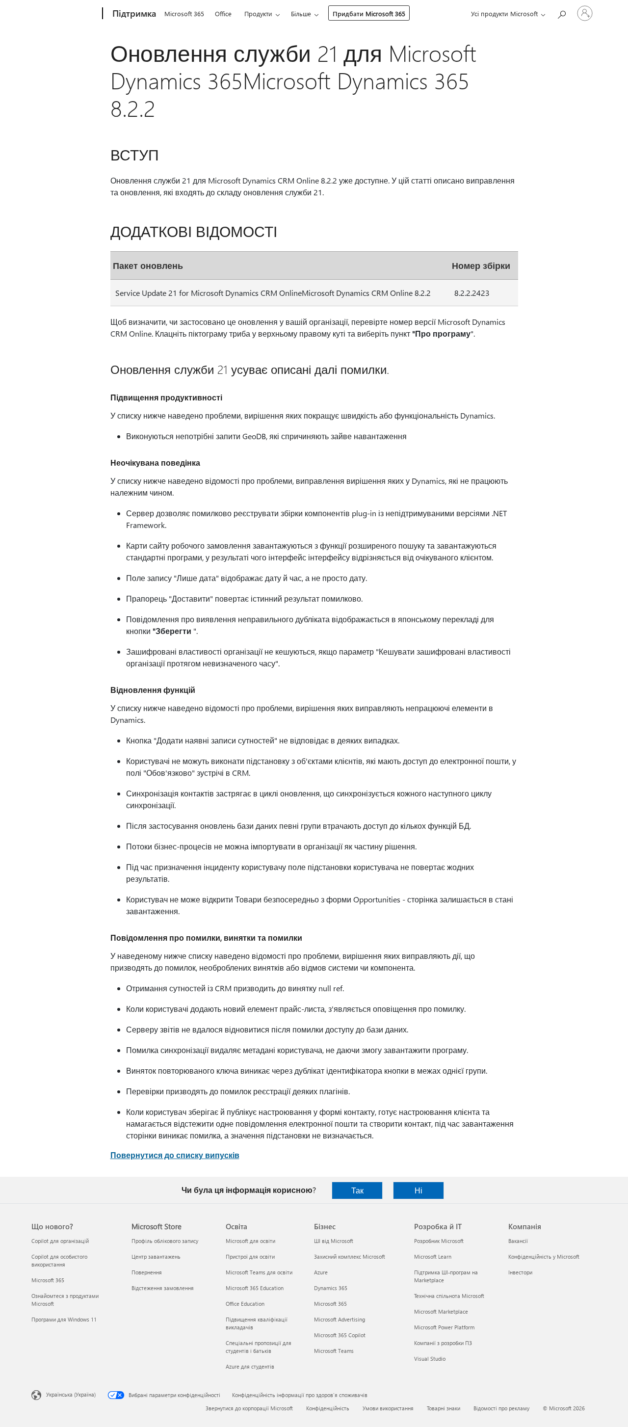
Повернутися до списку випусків (174, 1155)
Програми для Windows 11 (64, 1319)
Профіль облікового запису (164, 1240)
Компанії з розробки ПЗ (443, 1343)
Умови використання (388, 1408)
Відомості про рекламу (501, 1408)
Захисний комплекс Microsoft (349, 1256)
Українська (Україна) (71, 1394)
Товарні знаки (443, 1408)
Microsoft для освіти (250, 1240)
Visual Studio (429, 1358)
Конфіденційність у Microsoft (543, 1256)
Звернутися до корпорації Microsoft (249, 1408)
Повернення (146, 1272)
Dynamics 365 (330, 1288)
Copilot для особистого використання (59, 1260)
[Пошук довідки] (561, 12)
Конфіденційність (327, 1408)
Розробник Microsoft (439, 1240)
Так (357, 1190)
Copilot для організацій (60, 1240)
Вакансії (518, 1240)
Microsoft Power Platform (444, 1327)
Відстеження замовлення (162, 1288)
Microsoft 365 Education (255, 1288)
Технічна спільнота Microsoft (449, 1295)
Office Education (245, 1303)
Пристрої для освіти (250, 1256)
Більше (301, 13)
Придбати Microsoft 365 (369, 13)
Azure (321, 1272)
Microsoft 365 (184, 13)
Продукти (258, 13)
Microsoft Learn (432, 1256)
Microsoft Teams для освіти (259, 1272)
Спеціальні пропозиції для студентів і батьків (258, 1346)
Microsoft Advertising (339, 1319)
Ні (418, 1190)
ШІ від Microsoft (333, 1240)
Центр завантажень (156, 1256)
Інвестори (520, 1272)
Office (223, 13)
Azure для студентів (250, 1366)
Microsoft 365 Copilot (340, 1335)
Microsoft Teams (334, 1350)
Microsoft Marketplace (441, 1311)
